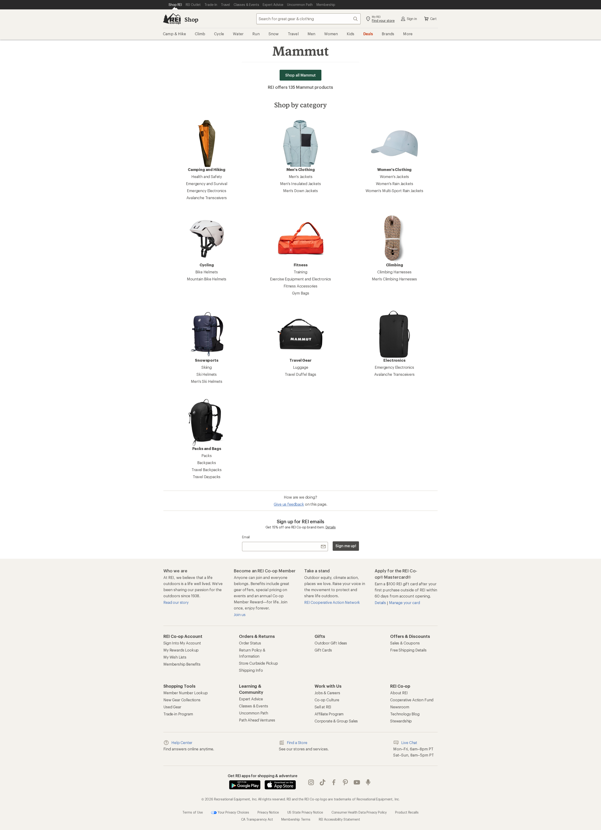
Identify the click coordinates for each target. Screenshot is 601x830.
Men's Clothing (300, 169)
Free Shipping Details (408, 650)
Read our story (176, 602)
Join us (240, 614)
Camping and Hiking (206, 169)
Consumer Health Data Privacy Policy (359, 812)
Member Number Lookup (185, 692)
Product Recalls (407, 812)
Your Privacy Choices (233, 812)
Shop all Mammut (300, 75)
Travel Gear (300, 360)
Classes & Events (253, 706)
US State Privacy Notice (305, 812)
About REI (399, 692)
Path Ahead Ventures (257, 720)
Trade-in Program (178, 714)
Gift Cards (323, 650)
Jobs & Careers (327, 692)
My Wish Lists (174, 657)
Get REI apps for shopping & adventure (262, 775)
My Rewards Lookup (181, 650)
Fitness (301, 265)
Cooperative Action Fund (411, 700)
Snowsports (206, 360)
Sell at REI (323, 707)
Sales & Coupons (405, 643)
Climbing (394, 265)
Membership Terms (295, 819)
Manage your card (404, 602)
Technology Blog (405, 714)
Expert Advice (251, 699)
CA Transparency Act (257, 819)
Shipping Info (251, 670)
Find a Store (297, 742)
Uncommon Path (253, 713)
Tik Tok (323, 782)
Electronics (394, 360)
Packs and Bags (206, 448)
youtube (357, 782)
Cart (433, 19)
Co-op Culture (327, 700)
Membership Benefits (181, 664)
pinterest (345, 782)
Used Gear (172, 707)
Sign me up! (345, 545)
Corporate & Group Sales (336, 721)
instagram (311, 782)
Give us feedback (289, 504)
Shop (191, 19)
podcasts (368, 782)
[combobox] (308, 18)
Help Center (181, 742)
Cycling (207, 265)
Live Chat (409, 742)
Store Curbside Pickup (258, 663)
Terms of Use (192, 812)
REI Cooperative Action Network (332, 602)
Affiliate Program (329, 714)
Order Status (250, 643)
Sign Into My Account (182, 643)
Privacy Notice (268, 812)
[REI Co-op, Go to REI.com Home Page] (172, 18)
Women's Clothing (394, 169)
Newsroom (399, 707)
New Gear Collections (181, 700)
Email (246, 537)
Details (331, 527)
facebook (334, 782)
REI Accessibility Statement (339, 819)
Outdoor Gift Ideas (331, 643)
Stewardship (401, 721)
